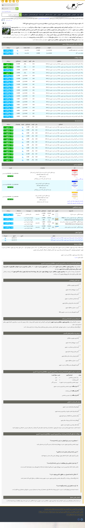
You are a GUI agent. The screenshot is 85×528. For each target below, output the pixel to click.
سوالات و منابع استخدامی (46, 512)
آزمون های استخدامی (33, 15)
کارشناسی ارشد (72, 509)
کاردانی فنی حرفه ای (71, 512)
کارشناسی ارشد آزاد (65, 509)
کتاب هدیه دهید (9, 20)
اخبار (73, 515)
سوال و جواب (76, 515)
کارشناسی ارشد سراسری (43, 18)
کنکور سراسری (63, 512)
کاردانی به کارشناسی (79, 512)
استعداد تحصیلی (80, 190)
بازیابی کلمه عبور (8, 11)
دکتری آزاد (78, 509)
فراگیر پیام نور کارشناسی (49, 509)
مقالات (40, 512)
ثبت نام (3, 11)
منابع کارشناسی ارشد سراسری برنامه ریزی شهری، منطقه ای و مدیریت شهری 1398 (67, 238)
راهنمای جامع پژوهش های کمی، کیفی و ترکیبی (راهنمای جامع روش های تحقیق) (75, 202)
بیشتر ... (76, 257)
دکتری (82, 509)
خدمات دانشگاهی (48, 15)
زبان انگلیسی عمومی (79, 179)
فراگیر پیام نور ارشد (57, 509)
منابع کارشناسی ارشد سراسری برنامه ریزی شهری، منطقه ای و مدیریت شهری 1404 (67, 240)
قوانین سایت (69, 515)
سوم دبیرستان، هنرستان (56, 512)
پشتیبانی (81, 515)
